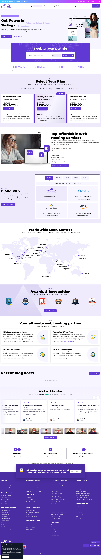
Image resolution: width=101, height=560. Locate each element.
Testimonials (91, 1)
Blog (52, 529)
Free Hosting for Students (57, 493)
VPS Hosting (29, 502)
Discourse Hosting (5, 527)
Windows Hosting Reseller (32, 517)
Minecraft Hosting (5, 523)
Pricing (29, 6)
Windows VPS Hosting (31, 504)
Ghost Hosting (4, 517)
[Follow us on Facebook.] (84, 550)
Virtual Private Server (6, 502)
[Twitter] (19, 454)
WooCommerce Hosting (32, 491)
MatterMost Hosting (6, 533)
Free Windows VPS (55, 495)
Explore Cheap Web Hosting (59, 170)
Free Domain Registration (57, 491)
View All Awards (50, 315)
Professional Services (56, 523)
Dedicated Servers (33, 525)
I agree (5, 556)
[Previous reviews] (94, 402)
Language (94, 546)
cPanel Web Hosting (6, 493)
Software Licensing (30, 531)
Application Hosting (6, 504)
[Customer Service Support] (84, 454)
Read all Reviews (49, 442)
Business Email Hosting (56, 521)
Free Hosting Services (59, 485)
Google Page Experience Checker (84, 504)
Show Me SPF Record (81, 495)
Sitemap (78, 521)
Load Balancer (29, 508)
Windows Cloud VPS (6, 500)
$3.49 (42, 104)
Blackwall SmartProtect (57, 518)
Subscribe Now (75, 475)
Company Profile (80, 510)
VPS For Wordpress (31, 493)
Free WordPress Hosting (57, 489)
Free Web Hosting (55, 487)
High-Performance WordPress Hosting (64, 6)
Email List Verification (81, 502)
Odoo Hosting (4, 521)
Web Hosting (4, 487)
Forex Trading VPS (30, 506)
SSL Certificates (55, 510)
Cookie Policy (9, 544)
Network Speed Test (81, 489)
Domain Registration (56, 508)
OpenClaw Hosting (5, 515)
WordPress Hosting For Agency (33, 495)
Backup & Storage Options (32, 529)
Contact (97, 1)
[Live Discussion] (50, 454)
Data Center (79, 514)
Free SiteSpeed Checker (81, 487)
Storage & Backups (5, 508)
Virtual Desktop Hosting (57, 506)
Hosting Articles (55, 533)
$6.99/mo (26, 1)
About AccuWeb (82, 508)
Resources (55, 527)
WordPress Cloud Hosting (32, 489)
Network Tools (81, 485)
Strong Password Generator (82, 500)
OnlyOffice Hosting (5, 531)
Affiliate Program (82, 1)
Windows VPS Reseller (31, 521)
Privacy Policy (79, 518)
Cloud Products (6, 497)
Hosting (4, 485)
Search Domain (67, 55)
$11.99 (76, 104)
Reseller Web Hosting (31, 515)
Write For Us (79, 523)
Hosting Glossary (55, 537)
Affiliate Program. (69, 346)
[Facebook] (15, 454)
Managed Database (5, 506)
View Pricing (17, 36)
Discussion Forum (55, 531)
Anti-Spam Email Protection (58, 516)
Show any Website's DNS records (84, 493)
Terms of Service (80, 516)
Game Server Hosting (6, 519)
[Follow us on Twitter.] (87, 550)
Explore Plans (5, 36)
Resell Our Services (33, 512)
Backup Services (55, 514)
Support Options (30, 534)
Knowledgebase (55, 535)
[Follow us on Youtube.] (94, 550)
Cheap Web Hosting (6, 489)
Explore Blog (93, 377)
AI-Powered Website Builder (58, 504)
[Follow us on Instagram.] (91, 550)
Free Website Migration (56, 498)
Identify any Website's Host (82, 491)
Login (96, 6)
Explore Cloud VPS (7, 209)
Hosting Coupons (55, 539)
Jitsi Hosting (4, 529)
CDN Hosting (54, 512)
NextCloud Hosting (5, 525)
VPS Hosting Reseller (31, 519)
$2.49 (9, 104)
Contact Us (78, 512)
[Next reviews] (97, 402)
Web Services (56, 501)
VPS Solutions (31, 499)
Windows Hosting (5, 491)
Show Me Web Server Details (83, 498)
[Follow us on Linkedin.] (98, 550)
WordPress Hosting (33, 485)
